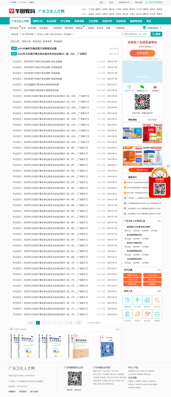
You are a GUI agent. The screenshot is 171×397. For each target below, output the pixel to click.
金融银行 (152, 284)
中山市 (153, 14)
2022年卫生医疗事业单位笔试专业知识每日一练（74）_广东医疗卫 (56, 291)
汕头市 (98, 14)
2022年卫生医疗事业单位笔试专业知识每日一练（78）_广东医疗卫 (56, 268)
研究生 (118, 381)
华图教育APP (124, 2)
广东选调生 (106, 374)
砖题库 (91, 28)
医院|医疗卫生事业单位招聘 (138, 227)
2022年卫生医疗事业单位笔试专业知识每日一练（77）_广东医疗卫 (56, 274)
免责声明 (145, 384)
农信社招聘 (97, 381)
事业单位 (152, 280)
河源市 (125, 9)
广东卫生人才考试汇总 (134, 221)
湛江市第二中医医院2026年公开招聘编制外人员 (144, 193)
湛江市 (139, 14)
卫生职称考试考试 (134, 259)
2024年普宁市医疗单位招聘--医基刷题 (42, 73)
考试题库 (43, 28)
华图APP (151, 371)
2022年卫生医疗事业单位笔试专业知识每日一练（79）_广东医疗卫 (56, 263)
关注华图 (132, 378)
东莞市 (105, 9)
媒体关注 (152, 381)
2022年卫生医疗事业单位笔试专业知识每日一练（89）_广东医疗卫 (56, 205)
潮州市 (98, 9)
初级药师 (121, 21)
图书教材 (152, 120)
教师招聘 (120, 374)
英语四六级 (110, 384)
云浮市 (132, 14)
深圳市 (118, 14)
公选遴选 (105, 381)
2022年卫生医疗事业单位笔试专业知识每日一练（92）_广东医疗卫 (56, 188)
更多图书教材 (142, 170)
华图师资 (120, 28)
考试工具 (128, 291)
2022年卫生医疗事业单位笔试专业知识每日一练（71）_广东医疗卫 (56, 309)
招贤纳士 (138, 388)
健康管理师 (136, 21)
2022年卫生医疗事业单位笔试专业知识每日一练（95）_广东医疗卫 (56, 171)
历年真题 (154, 231)
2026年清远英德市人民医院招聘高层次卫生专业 (144, 188)
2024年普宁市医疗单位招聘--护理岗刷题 (43, 67)
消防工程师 (97, 384)
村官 (123, 381)
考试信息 (37, 41)
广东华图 (13, 2)
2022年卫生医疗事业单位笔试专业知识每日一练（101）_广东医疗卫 (56, 136)
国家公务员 (132, 275)
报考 (23, 28)
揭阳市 (146, 9)
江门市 (139, 9)
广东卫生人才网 (51, 11)
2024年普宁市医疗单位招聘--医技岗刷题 (43, 79)
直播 (108, 28)
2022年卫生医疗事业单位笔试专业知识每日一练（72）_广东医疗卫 (56, 303)
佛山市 (112, 9)
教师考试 (132, 284)
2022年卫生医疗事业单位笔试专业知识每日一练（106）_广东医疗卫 (56, 113)
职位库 (100, 28)
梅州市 (159, 9)
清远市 (91, 14)
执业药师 (51, 21)
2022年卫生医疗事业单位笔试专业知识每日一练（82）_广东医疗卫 (56, 245)
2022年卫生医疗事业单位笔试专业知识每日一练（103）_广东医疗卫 (56, 125)
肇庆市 (146, 14)
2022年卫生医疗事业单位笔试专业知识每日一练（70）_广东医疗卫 (56, 314)
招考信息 (14, 28)
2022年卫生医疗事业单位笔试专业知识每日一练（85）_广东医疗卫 (56, 228)
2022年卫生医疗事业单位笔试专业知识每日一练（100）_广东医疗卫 (56, 142)
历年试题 (128, 270)
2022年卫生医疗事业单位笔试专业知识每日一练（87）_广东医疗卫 (56, 217)
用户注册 (23, 2)
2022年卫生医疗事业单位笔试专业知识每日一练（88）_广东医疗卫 (56, 211)
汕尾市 (105, 14)
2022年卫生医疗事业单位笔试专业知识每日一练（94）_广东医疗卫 (56, 176)
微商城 (79, 28)
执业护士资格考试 (134, 243)
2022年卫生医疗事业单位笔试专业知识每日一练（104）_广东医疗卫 (56, 119)
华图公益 (145, 381)
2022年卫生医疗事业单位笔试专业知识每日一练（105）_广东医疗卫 (56, 107)
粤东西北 (103, 377)
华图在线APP (129, 91)
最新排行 (132, 177)
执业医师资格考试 (134, 251)
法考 (103, 384)
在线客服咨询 (152, 28)
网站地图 (139, 2)
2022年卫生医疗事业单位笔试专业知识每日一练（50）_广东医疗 (52, 54)
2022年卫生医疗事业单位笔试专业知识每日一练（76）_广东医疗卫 (56, 280)
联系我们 (23, 391)
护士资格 (65, 21)
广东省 (91, 9)
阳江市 (125, 14)
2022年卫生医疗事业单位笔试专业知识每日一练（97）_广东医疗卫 (56, 159)
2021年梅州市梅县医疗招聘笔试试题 (37, 48)
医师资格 (79, 21)
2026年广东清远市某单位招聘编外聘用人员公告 (144, 182)
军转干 (116, 377)
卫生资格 (93, 21)
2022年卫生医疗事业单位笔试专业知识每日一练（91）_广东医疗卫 (56, 194)
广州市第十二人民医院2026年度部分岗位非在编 (144, 198)
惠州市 (132, 9)
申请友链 (131, 388)
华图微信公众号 (142, 91)
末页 (78, 323)
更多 (148, 21)
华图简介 (12, 391)
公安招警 (96, 377)
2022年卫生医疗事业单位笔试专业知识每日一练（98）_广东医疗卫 (56, 153)
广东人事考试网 (22, 11)
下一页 (68, 323)
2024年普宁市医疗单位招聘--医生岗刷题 (43, 61)
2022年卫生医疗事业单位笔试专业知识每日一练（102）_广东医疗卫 (56, 130)
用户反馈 (34, 391)
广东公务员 (152, 275)
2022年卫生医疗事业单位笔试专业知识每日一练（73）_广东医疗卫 (56, 297)
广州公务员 (132, 280)
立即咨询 (142, 53)
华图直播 (131, 371)
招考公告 (26, 41)
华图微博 (155, 91)
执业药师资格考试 (134, 235)
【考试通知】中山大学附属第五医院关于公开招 (144, 208)
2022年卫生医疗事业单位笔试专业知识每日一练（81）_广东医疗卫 (56, 251)
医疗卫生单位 (56, 34)
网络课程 (132, 120)
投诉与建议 (153, 384)
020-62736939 (155, 2)
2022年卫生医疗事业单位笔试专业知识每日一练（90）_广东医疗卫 (56, 199)
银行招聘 (123, 377)
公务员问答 (132, 374)
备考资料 (32, 28)
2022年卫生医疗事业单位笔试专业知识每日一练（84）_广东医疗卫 (56, 234)
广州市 (118, 9)
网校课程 (69, 28)
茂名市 (153, 9)
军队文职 (110, 377)
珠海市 (159, 14)
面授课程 (57, 28)
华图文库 (144, 371)
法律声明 (138, 384)
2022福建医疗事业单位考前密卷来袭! (41, 84)
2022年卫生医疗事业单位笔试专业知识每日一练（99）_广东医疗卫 (56, 148)
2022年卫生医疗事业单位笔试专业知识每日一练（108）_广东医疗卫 (56, 96)
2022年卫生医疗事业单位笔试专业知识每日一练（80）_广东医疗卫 (56, 257)
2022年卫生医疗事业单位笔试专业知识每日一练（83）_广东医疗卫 (56, 240)
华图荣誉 (138, 381)
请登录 (31, 2)
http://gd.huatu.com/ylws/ (22, 375)
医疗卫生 (112, 381)
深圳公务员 (97, 374)
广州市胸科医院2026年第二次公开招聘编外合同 (144, 203)
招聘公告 (37, 21)
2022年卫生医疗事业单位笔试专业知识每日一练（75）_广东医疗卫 (56, 286)
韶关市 (112, 14)
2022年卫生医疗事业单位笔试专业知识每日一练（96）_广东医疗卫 (56, 165)
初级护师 (107, 21)
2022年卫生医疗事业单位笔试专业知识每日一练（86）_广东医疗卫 (56, 222)
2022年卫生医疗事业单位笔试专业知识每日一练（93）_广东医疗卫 (56, 182)
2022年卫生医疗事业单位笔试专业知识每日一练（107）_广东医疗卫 (56, 102)
